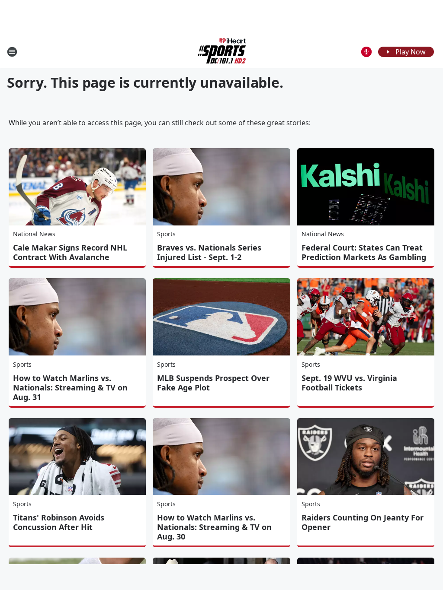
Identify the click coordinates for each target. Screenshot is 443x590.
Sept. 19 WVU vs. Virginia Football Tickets (349, 382)
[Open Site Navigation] (12, 52)
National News (34, 234)
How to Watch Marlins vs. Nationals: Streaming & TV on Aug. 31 (70, 387)
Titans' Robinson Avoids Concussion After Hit (58, 522)
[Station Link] (222, 52)
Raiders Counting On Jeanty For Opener (363, 522)
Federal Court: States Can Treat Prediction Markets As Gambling (364, 252)
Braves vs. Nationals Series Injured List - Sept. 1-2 (209, 252)
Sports (166, 234)
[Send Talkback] (366, 52)
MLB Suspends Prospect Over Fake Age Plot (213, 382)
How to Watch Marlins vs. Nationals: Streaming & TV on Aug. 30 (214, 527)
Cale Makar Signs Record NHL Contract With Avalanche (70, 252)
